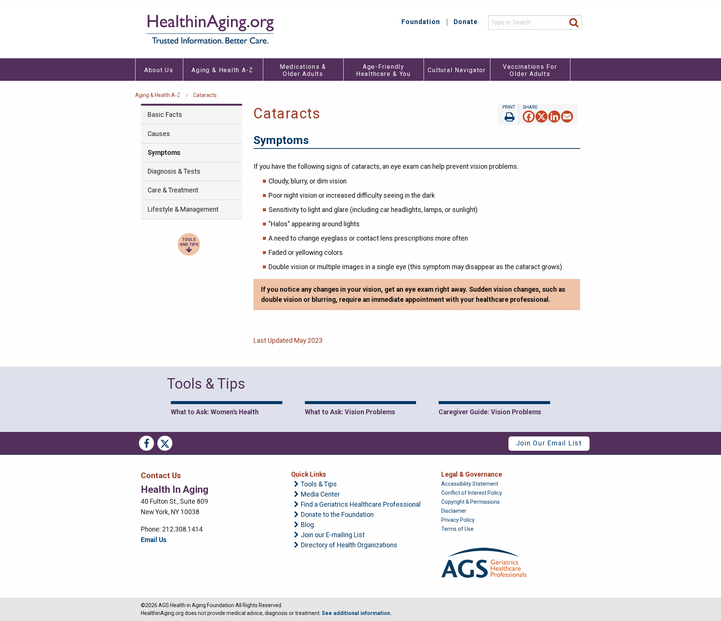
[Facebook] (529, 116)
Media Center (320, 494)
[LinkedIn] (554, 116)
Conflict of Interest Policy (471, 492)
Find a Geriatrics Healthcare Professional (361, 504)
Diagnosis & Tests (174, 171)
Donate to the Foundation (337, 515)
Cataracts (205, 95)
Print (508, 114)
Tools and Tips (189, 242)
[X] (541, 116)
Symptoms (164, 152)
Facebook (146, 443)
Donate (466, 22)
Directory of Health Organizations (349, 545)
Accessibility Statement (469, 483)
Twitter (164, 443)
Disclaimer (453, 510)
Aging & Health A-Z (157, 95)
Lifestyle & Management (183, 209)
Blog (307, 525)
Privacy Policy (458, 520)
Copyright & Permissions (470, 501)
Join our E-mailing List (333, 535)
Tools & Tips (319, 484)
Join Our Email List (549, 443)
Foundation (420, 22)
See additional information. (357, 613)
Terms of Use (457, 529)
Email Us (153, 540)
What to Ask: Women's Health (215, 412)
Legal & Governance (471, 474)
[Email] (567, 116)
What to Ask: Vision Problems (350, 412)
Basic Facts (165, 114)
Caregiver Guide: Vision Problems (490, 412)
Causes (159, 134)
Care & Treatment (173, 190)
